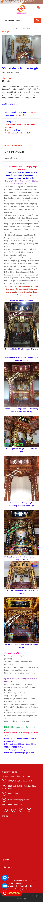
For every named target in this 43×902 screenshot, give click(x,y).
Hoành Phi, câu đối (18, 29)
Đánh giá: (6, 81)
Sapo (24, 899)
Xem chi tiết (32, 112)
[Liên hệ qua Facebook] (5, 878)
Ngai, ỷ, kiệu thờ (26, 886)
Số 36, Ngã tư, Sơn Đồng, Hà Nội (18, 133)
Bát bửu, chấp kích (10, 886)
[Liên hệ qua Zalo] (5, 886)
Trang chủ (5, 29)
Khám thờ (20, 883)
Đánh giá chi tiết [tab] (12, 158)
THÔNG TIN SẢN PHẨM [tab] (13, 146)
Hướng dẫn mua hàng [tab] (14, 152)
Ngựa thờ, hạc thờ (22, 889)
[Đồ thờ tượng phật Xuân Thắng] (21, 2)
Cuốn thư (33, 880)
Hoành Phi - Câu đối (19, 880)
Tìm (37, 20)
